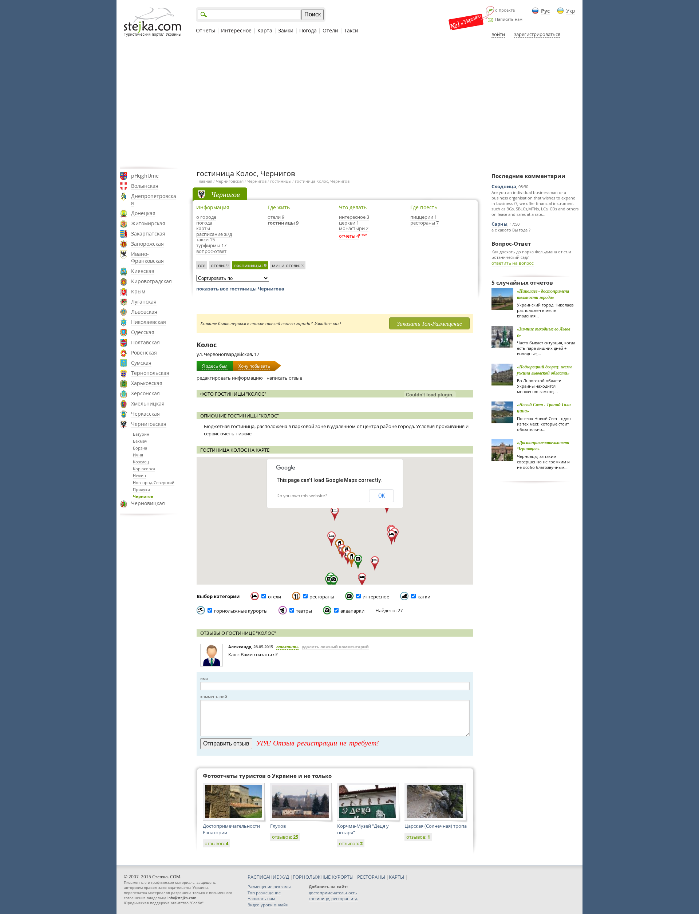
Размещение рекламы (269, 886)
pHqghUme (145, 175)
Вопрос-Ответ (511, 243)
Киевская (142, 271)
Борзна (140, 448)
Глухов (278, 826)
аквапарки (352, 611)
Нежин (139, 475)
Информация (212, 207)
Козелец (141, 461)
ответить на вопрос (512, 263)
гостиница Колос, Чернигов (322, 181)
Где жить (279, 207)
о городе (206, 217)
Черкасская (145, 413)
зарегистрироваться (537, 34)
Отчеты (205, 30)
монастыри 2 (353, 228)
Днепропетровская (153, 199)
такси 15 (205, 239)
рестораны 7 (424, 222)
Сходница (503, 186)
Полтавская (145, 342)
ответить (287, 646)
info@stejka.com (181, 897)
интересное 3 (354, 217)
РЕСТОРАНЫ (371, 877)
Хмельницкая (148, 403)
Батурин (141, 434)
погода (204, 222)
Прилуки (141, 489)
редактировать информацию (230, 378)
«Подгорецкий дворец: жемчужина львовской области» (544, 370)
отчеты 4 (349, 236)
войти (498, 34)
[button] (362, 580)
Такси (351, 30)
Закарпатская (148, 233)
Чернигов (143, 496)
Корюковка (144, 468)
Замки (285, 30)
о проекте (505, 10)
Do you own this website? (301, 495)
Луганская (144, 301)
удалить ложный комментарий (335, 646)
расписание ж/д (214, 234)
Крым (138, 291)
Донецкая (143, 213)
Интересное (236, 30)
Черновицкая (148, 503)
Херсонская (145, 393)
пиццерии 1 (423, 217)
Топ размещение (264, 892)
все (201, 265)
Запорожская (147, 243)
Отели (330, 30)
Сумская (141, 362)
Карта (264, 30)
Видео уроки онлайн (268, 904)
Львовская (144, 311)
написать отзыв (284, 378)
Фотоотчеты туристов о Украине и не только (267, 775)
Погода (308, 30)
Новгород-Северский (153, 482)
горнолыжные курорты (241, 611)
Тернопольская (150, 372)
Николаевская (148, 321)
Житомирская (148, 223)
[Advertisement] (349, 103)
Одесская (142, 332)
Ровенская (144, 352)
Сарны (499, 224)
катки (424, 596)
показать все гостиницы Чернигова (240, 288)
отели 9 (276, 217)
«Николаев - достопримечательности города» (543, 294)
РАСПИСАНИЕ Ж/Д (268, 877)
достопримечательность (333, 892)
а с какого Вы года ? (510, 230)
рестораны (321, 596)
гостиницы (280, 181)
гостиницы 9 (283, 222)
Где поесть (423, 207)
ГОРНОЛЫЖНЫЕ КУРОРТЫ (323, 877)
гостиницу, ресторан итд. (333, 898)
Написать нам (508, 19)
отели (220, 265)
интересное (376, 596)
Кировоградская (151, 281)
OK (381, 496)
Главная (204, 181)
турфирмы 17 (211, 245)
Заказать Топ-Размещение (429, 323)
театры (304, 611)
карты (203, 228)
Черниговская (148, 423)
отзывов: (216, 843)
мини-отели (288, 265)
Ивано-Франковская (147, 257)
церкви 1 (349, 222)
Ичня (138, 455)
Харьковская (146, 383)
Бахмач (140, 441)
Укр (570, 10)
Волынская (144, 185)
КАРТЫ (396, 877)
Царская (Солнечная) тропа (435, 826)
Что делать (353, 207)
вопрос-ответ (211, 251)
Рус (545, 10)
